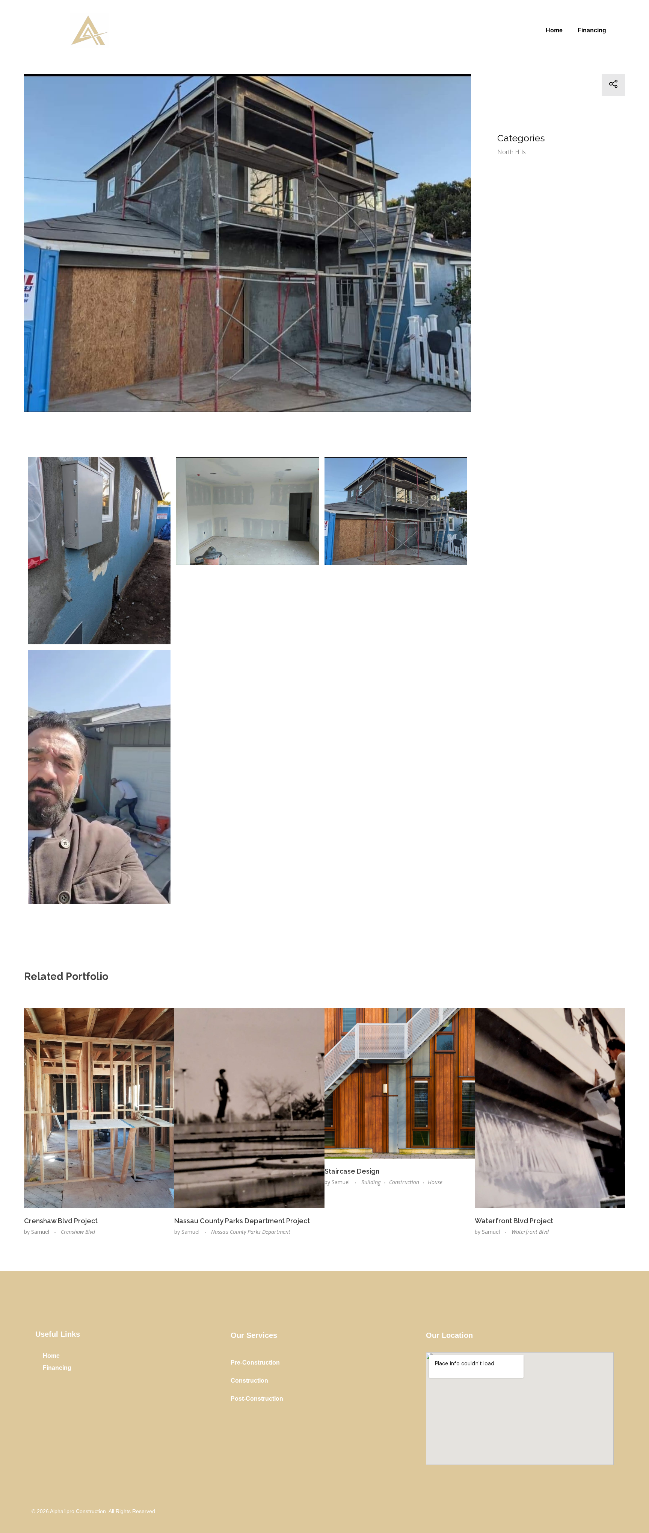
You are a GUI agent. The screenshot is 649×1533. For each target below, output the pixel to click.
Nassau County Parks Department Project (242, 1221)
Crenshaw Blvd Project (61, 1221)
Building (370, 1182)
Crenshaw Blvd (78, 1231)
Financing (592, 30)
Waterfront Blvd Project (514, 1221)
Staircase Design (351, 1171)
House (435, 1182)
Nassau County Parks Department (250, 1231)
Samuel (41, 1231)
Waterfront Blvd (530, 1231)
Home (554, 30)
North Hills (511, 152)
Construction (404, 1182)
